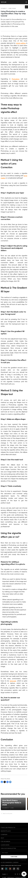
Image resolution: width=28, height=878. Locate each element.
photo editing (21, 43)
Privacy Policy (23, 859)
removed (13, 681)
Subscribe (14, 856)
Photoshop (15, 79)
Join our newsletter (8, 848)
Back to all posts (7, 813)
